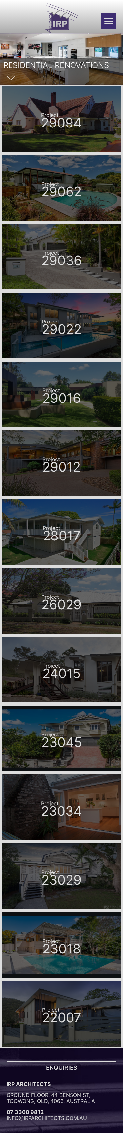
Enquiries (61, 1067)
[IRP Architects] (61, 18)
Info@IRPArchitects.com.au (47, 1118)
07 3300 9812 (25, 1112)
